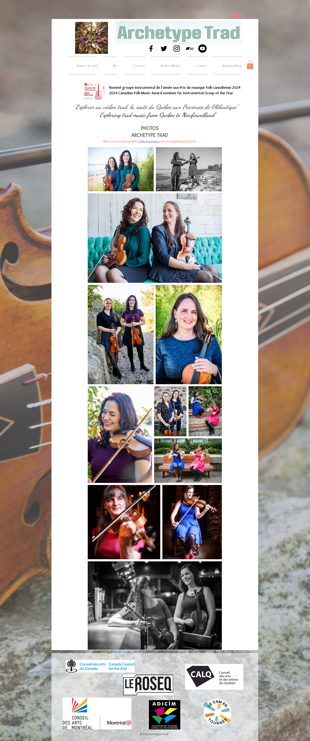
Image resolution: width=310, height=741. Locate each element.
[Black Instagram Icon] (177, 48)
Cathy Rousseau (148, 141)
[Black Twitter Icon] (164, 48)
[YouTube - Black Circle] (202, 48)
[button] (166, 65)
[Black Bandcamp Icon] (189, 48)
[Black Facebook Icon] (151, 48)
